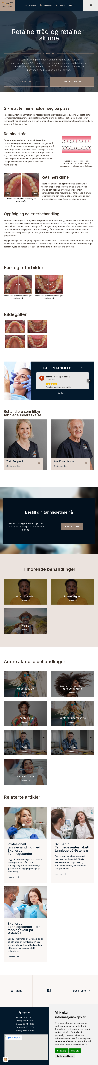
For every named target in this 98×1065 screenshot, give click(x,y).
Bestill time (66, 5)
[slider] (49, 284)
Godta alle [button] (61, 1051)
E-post (32, 5)
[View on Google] (41, 378)
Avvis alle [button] (75, 1051)
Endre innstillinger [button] (65, 1056)
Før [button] (7, 194)
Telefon (48, 5)
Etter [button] (35, 194)
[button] (36, 381)
